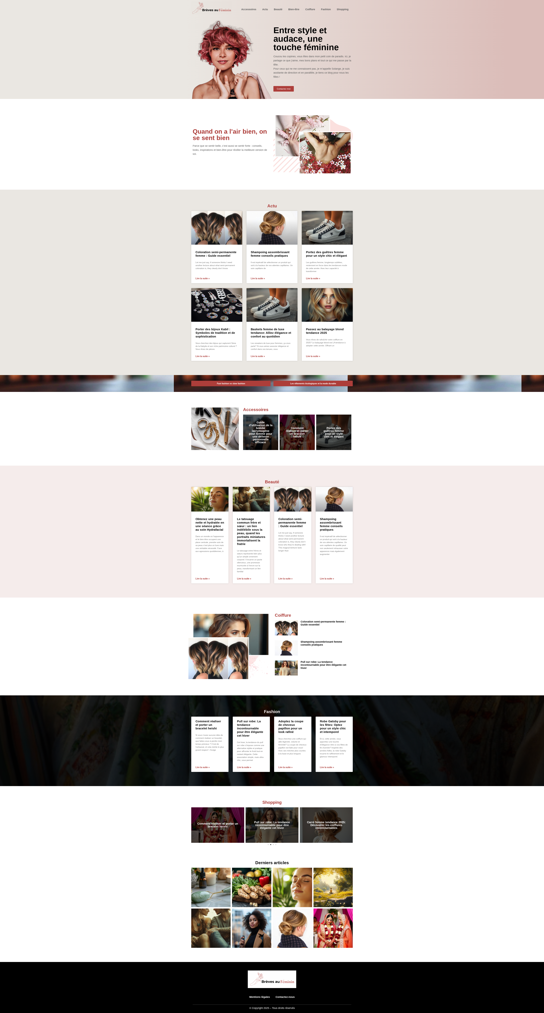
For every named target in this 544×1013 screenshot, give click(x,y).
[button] (268, 844)
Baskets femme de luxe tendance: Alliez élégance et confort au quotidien (271, 333)
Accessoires (248, 9)
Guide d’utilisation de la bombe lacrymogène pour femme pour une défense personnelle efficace (260, 432)
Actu (265, 9)
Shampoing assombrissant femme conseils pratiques (321, 643)
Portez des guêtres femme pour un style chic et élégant (334, 432)
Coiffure (310, 9)
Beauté (278, 9)
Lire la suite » (203, 278)
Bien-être (293, 9)
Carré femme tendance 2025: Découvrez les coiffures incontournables (272, 825)
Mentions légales (259, 997)
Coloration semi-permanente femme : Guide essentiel (292, 522)
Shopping (342, 9)
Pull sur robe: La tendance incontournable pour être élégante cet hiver (323, 664)
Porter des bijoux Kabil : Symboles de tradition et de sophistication (215, 333)
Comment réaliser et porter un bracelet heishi (297, 432)
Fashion (326, 9)
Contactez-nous (285, 997)
